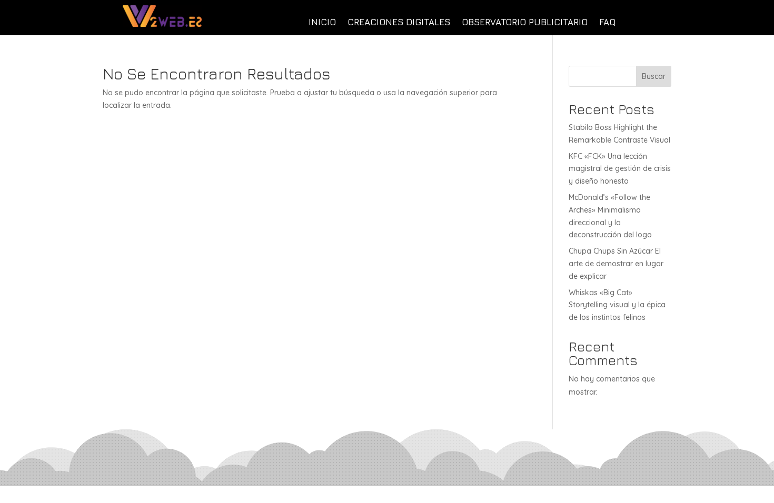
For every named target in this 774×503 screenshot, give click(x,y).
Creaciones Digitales (399, 22)
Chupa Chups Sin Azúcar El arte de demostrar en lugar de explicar (616, 263)
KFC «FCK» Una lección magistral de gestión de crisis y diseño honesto (620, 169)
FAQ (607, 22)
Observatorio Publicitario (525, 22)
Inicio (322, 22)
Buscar (654, 76)
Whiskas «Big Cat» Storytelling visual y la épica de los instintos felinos (617, 305)
